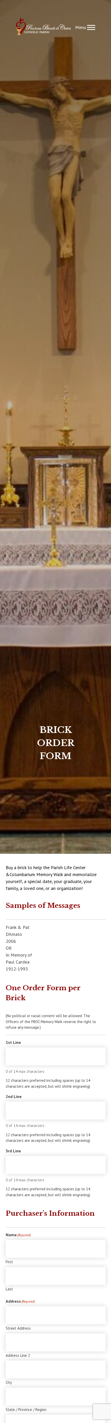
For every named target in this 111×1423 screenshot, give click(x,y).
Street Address (18, 1328)
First (9, 1261)
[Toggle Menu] (91, 27)
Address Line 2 (18, 1355)
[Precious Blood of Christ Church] (43, 27)
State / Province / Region (26, 1409)
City (9, 1382)
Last (9, 1289)
